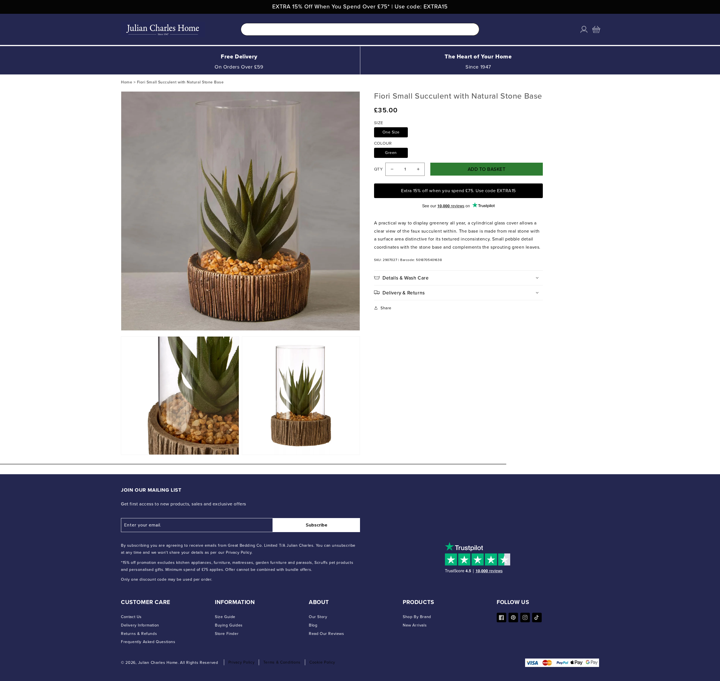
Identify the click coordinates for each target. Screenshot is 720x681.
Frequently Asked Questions (148, 642)
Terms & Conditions (282, 662)
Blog (313, 625)
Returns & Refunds (139, 634)
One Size (391, 132)
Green (391, 153)
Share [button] (386, 308)
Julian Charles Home (158, 663)
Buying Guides (229, 625)
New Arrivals (415, 625)
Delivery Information (140, 625)
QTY (378, 169)
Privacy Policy (241, 662)
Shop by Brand (417, 617)
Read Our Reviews (326, 634)
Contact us (131, 617)
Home (126, 82)
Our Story (318, 617)
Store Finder (226, 634)
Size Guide (225, 617)
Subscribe (316, 525)
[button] (596, 29)
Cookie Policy (322, 662)
